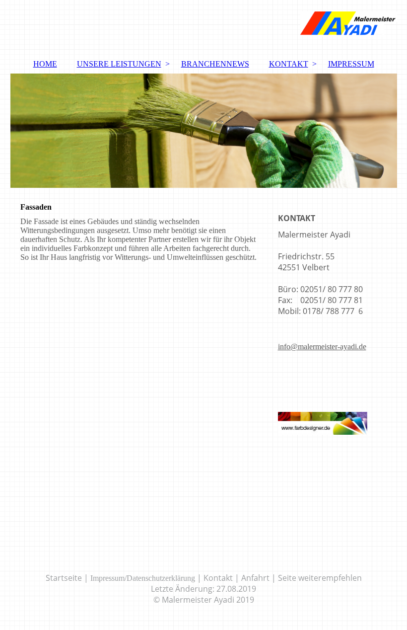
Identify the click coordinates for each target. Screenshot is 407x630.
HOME (45, 64)
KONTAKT (288, 64)
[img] (203, 27)
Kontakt (218, 577)
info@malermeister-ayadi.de (322, 346)
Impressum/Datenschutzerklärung (142, 578)
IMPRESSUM (351, 64)
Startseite (64, 577)
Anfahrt (255, 577)
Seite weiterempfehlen (320, 577)
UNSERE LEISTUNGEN (119, 64)
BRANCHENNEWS (215, 64)
